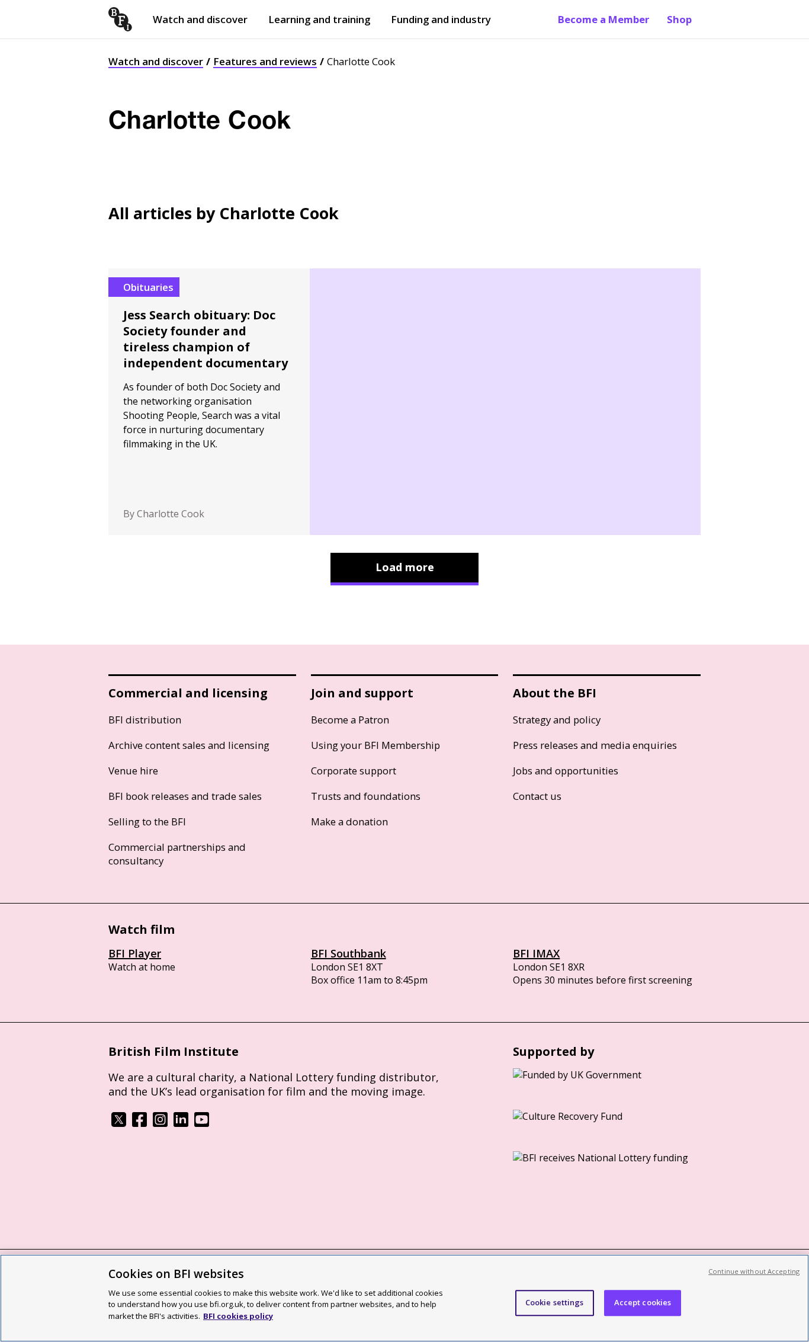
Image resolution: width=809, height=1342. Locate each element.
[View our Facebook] (139, 1123)
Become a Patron (350, 719)
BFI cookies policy (238, 1315)
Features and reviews (265, 61)
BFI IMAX (536, 953)
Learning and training (319, 19)
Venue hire (133, 770)
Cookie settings (554, 1302)
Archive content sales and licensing (188, 745)
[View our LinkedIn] (181, 1123)
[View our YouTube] (201, 1123)
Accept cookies (643, 1302)
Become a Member (603, 19)
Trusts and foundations (365, 796)
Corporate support (353, 770)
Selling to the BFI (147, 821)
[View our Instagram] (160, 1123)
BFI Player (134, 953)
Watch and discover (200, 19)
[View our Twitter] (118, 1123)
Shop (679, 19)
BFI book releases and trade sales (185, 796)
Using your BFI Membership (375, 745)
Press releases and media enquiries (595, 745)
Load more (404, 567)
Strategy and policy (557, 719)
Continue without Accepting (754, 1271)
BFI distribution (144, 719)
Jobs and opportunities (565, 770)
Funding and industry (441, 19)
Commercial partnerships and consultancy (177, 853)
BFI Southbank (348, 953)
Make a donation (349, 821)
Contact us (537, 796)
